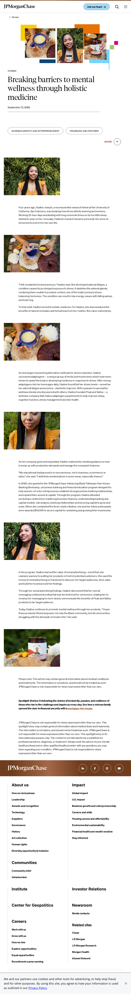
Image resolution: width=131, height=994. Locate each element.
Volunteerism (19, 877)
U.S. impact (78, 799)
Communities (24, 862)
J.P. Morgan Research (84, 945)
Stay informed (80, 837)
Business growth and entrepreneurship (94, 805)
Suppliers (17, 818)
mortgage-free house (80, 708)
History (16, 831)
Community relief (21, 870)
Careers (19, 921)
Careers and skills (82, 812)
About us (20, 785)
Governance (18, 825)
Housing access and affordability (90, 818)
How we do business (23, 793)
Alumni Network (81, 958)
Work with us (19, 929)
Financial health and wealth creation (92, 831)
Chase (75, 932)
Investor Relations (89, 889)
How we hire (18, 942)
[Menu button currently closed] (125, 7)
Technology (18, 812)
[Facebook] (95, 768)
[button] (126, 983)
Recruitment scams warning (27, 961)
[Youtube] (119, 768)
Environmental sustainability (88, 825)
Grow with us (19, 935)
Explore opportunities (24, 948)
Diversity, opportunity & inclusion (30, 850)
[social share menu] (117, 141)
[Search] (117, 7)
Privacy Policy (37, 988)
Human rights (19, 844)
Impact (78, 785)
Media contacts (81, 913)
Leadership (18, 799)
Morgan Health (80, 951)
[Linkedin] (83, 768)
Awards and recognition (25, 805)
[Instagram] (107, 768)
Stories (15, 17)
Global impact (80, 793)
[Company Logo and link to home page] (19, 9)
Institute (19, 889)
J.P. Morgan (78, 939)
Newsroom (82, 905)
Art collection (19, 837)
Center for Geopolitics (32, 905)
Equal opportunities (23, 955)
